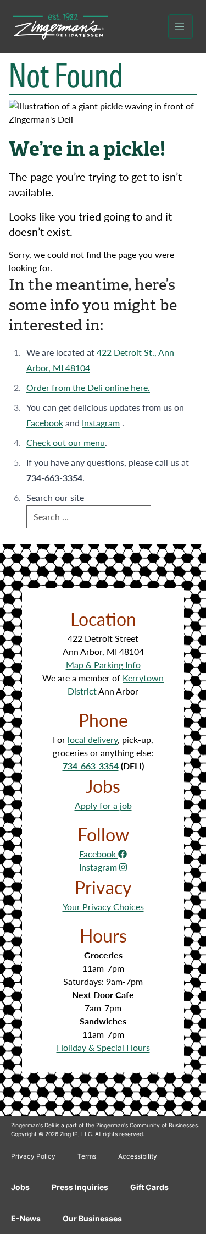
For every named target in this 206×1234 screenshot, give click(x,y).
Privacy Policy (33, 1156)
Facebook (44, 422)
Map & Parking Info (103, 664)
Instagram (101, 422)
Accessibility (137, 1156)
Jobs (20, 1187)
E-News (26, 1218)
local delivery (93, 739)
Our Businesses (92, 1218)
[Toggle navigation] (180, 26)
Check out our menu (65, 442)
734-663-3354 (91, 765)
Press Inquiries (80, 1187)
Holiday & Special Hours (103, 1047)
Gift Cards (149, 1187)
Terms (86, 1156)
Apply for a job (103, 805)
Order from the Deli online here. (88, 387)
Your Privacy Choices (103, 906)
